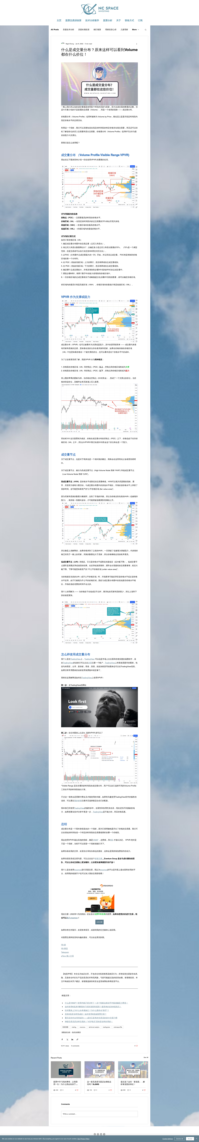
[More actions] (136, 44)
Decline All (179, 1139)
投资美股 (65, 1027)
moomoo (82, 1027)
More (134, 29)
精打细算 (97, 29)
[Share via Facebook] (62, 1039)
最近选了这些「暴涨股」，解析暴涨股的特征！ (133, 1083)
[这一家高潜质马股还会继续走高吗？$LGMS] (100, 1069)
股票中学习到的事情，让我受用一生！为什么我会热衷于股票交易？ (65, 1083)
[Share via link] (77, 1039)
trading (74, 1027)
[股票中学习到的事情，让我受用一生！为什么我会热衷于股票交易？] (66, 1069)
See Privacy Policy (83, 1139)
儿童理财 (124, 29)
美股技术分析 (68, 29)
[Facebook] (95, 1134)
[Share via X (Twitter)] (67, 1039)
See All (146, 1057)
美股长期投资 (83, 29)
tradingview (106, 1027)
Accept (190, 1139)
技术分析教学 (76, 1032)
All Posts (55, 29)
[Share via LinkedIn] (72, 1039)
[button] (140, 20)
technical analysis (94, 1027)
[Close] (196, 1138)
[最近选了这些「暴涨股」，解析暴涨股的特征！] (133, 1069)
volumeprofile (118, 1027)
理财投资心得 (110, 29)
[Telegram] (104, 1134)
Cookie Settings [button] (168, 1139)
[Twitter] (101, 1134)
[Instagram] (98, 1134)
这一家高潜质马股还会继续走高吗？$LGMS (99, 1083)
